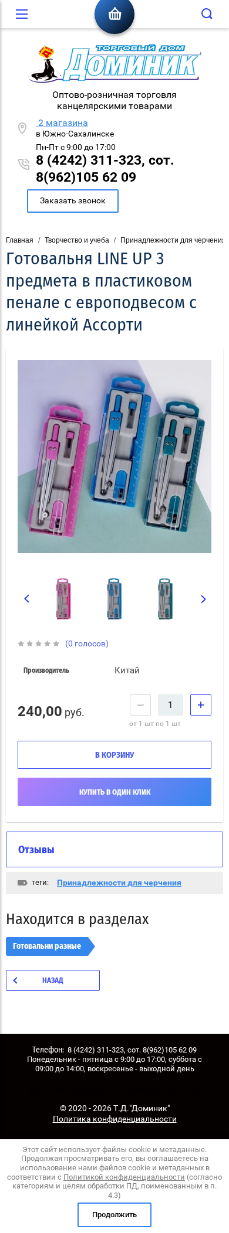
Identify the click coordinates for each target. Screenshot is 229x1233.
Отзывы (36, 850)
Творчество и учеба (77, 240)
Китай (127, 670)
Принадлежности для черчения (173, 240)
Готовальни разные (47, 946)
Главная (19, 240)
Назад (52, 981)
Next (204, 599)
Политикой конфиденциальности (124, 1177)
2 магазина (62, 122)
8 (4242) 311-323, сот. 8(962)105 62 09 (105, 168)
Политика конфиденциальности (115, 1118)
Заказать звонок (73, 200)
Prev (26, 599)
